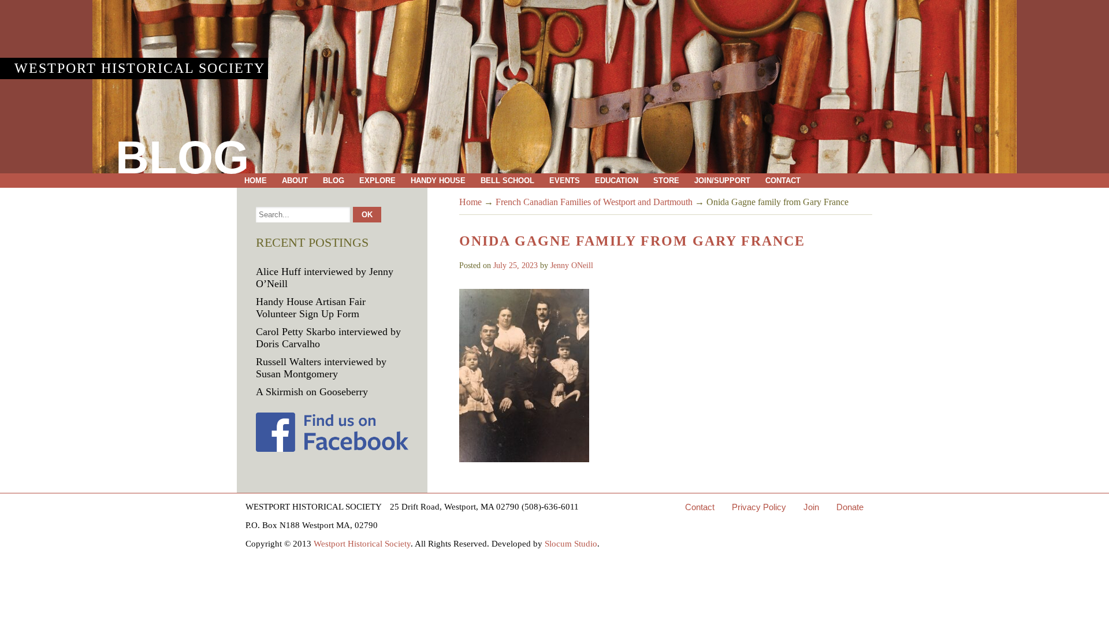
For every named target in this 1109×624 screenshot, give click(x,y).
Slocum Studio (571, 543)
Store (666, 180)
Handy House (438, 180)
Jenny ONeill (571, 265)
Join (811, 507)
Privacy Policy (759, 507)
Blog (333, 180)
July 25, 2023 (515, 265)
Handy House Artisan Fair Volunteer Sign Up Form (311, 308)
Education (616, 180)
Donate (850, 507)
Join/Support (722, 180)
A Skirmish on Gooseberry (312, 392)
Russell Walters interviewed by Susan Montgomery (321, 368)
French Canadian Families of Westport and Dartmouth (594, 202)
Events (564, 180)
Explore (377, 180)
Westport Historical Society (139, 68)
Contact (783, 180)
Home (255, 180)
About (295, 180)
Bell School (507, 180)
